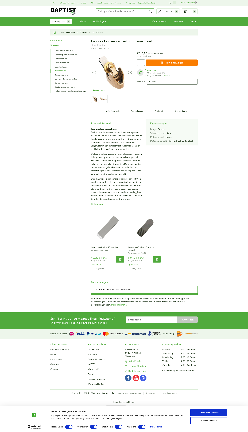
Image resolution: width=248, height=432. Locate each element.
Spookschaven (61, 67)
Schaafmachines (61, 83)
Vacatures (178, 21)
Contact (194, 21)
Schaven (83, 32)
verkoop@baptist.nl (138, 366)
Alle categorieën (58, 21)
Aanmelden (187, 319)
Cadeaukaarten (159, 21)
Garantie (54, 364)
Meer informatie (119, 304)
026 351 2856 (135, 361)
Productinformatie (112, 111)
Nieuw (83, 21)
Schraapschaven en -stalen (66, 79)
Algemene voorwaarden (129, 393)
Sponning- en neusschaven (66, 54)
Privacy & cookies (168, 393)
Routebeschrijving (137, 371)
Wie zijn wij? (93, 369)
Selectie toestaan (209, 420)
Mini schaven (97, 32)
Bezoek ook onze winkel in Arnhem (106, 3)
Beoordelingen (181, 111)
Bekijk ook (159, 111)
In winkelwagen (174, 62)
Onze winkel (93, 349)
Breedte (141, 81)
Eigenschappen (137, 111)
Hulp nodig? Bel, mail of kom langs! (142, 3)
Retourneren (56, 359)
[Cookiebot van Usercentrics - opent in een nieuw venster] (34, 427)
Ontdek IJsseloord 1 (97, 359)
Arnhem (166, 75)
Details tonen (156, 427)
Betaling (54, 354)
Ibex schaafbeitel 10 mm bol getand (141, 249)
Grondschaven (61, 58)
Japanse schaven (62, 75)
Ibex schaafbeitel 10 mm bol (104, 247)
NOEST (91, 364)
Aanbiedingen (99, 21)
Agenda (91, 374)
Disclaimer (150, 393)
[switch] (93, 427)
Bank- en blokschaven (64, 50)
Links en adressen (96, 379)
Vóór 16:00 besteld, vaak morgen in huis (69, 3)
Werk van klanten (96, 384)
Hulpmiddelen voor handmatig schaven (71, 91)
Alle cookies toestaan (209, 412)
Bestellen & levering (59, 349)
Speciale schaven (62, 62)
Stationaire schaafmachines (66, 87)
